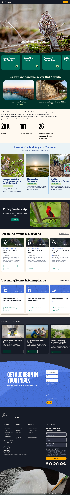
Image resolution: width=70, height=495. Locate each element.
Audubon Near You (32, 428)
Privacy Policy (50, 398)
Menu (2, 2)
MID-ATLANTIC (8, 185)
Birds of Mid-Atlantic (29, 59)
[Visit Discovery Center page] (18, 93)
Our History (6, 430)
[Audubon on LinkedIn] (57, 463)
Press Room (18, 432)
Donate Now (31, 432)
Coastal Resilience (42, 352)
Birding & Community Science (60, 307)
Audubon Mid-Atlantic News (49, 59)
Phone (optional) (50, 379)
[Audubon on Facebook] (50, 463)
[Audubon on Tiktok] (61, 463)
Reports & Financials (8, 440)
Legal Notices (16, 454)
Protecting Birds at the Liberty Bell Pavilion (12, 339)
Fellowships (18, 430)
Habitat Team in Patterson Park (37, 255)
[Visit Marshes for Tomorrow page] (37, 174)
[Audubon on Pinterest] (64, 463)
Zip (47, 375)
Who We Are (6, 428)
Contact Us (18, 435)
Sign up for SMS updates (19, 438)
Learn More (15, 219)
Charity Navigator (6, 449)
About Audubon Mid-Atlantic (9, 59)
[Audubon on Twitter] (54, 463)
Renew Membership (32, 437)
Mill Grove (65, 352)
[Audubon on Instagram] (47, 463)
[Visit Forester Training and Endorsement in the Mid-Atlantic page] (12, 174)
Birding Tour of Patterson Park (12, 255)
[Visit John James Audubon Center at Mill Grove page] (51, 93)
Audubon (7, 2)
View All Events (63, 233)
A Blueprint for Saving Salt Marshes (37, 339)
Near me (57, 2)
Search (60, 2)
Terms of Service (55, 449)
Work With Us (19, 428)
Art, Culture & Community (10, 266)
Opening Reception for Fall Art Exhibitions (37, 299)
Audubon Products (32, 430)
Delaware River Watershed (17, 352)
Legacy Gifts (31, 435)
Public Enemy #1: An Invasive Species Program (12, 299)
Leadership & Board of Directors (8, 433)
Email (48, 371)
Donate (65, 2)
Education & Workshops (10, 307)
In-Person (7, 268)
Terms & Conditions (57, 455)
